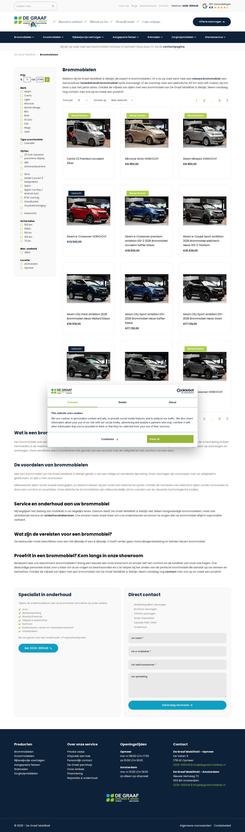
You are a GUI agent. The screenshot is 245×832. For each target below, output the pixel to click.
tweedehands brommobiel (99, 83)
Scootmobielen (52, 37)
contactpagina (173, 47)
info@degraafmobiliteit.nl (209, 765)
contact (170, 572)
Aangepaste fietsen (124, 37)
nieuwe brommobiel (206, 79)
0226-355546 (182, 765)
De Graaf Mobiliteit (25, 54)
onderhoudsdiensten (59, 515)
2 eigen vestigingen (151, 21)
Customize (107, 439)
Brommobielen (22, 37)
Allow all (155, 439)
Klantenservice (214, 37)
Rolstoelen (154, 37)
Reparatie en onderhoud (70, 21)
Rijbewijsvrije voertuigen (86, 37)
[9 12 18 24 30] (83, 100)
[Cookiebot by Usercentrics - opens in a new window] (179, 391)
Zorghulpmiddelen (183, 37)
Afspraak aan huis (99, 21)
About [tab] (172, 402)
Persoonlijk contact (125, 21)
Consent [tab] (73, 402)
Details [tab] (122, 402)
